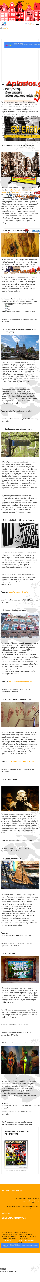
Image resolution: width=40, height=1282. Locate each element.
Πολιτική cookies (6, 1232)
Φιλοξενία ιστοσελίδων (9, 1234)
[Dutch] (29, 24)
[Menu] (37, 24)
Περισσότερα (9, 55)
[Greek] (26, 24)
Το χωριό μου (22, 1236)
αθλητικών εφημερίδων (21, 1170)
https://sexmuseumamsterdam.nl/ (21, 761)
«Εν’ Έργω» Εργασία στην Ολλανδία (27, 1198)
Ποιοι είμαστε (13, 1238)
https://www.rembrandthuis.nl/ (20, 681)
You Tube (4, 1238)
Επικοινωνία (24, 1238)
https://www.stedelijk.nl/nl (18, 592)
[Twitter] (32, 96)
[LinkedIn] (37, 96)
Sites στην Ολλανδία (25, 1234)
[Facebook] (27, 96)
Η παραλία (32, 1236)
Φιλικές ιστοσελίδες (20, 1232)
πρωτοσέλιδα (10, 1170)
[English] (32, 24)
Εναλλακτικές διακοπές (8, 1236)
